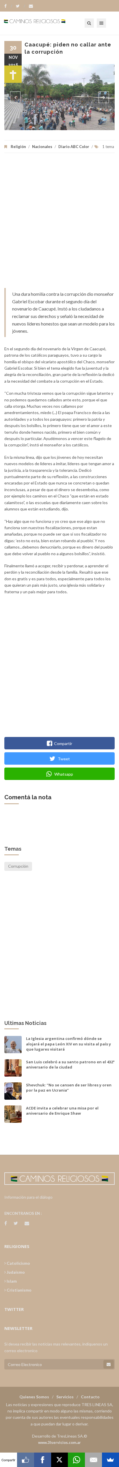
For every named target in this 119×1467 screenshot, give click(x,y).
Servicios (65, 1396)
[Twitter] (20, 6)
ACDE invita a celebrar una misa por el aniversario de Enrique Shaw (62, 1110)
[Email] (93, 1460)
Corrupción (18, 866)
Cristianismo (18, 1290)
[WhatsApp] (76, 1460)
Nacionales (42, 146)
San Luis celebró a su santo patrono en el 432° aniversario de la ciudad (70, 1064)
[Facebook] (8, 6)
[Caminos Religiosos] (42, 23)
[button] (15, 97)
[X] (59, 1460)
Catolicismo (18, 1263)
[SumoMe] (110, 1460)
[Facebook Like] (25, 1460)
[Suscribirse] (108, 1364)
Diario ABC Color (73, 146)
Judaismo (15, 1272)
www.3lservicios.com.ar (59, 1442)
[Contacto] (31, 6)
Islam (11, 1281)
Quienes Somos (34, 1396)
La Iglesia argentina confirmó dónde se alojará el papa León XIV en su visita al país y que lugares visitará (68, 1043)
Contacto (90, 1396)
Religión (18, 146)
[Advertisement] (59, 223)
